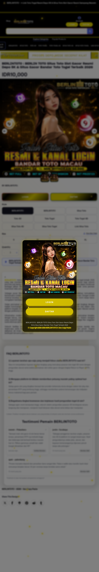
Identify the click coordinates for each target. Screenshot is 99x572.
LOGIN (49, 302)
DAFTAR (49, 311)
